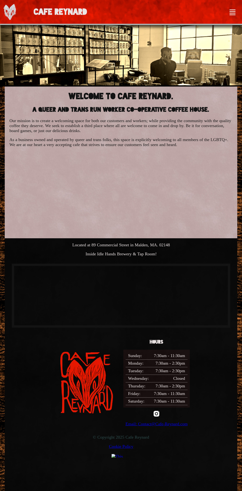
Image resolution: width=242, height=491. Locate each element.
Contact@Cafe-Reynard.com (163, 424)
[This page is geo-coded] (121, 456)
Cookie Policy (121, 446)
